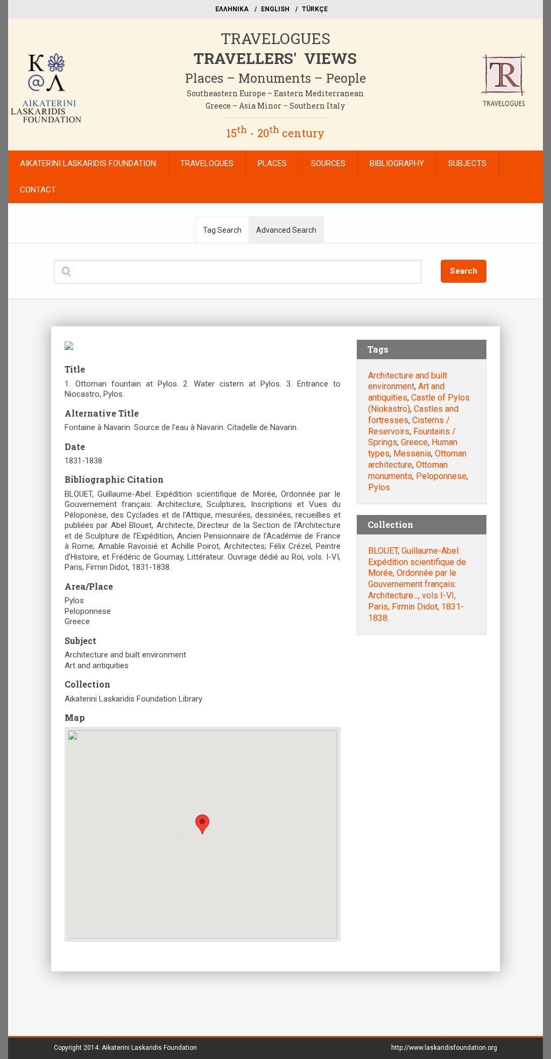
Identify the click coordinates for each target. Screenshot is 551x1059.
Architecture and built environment (407, 381)
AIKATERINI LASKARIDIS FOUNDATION (88, 163)
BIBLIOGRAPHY (397, 163)
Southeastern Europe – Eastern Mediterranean (275, 93)
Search (463, 271)
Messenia (412, 453)
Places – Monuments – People (275, 78)
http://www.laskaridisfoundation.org (444, 1047)
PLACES (272, 163)
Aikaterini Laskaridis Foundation (149, 1047)
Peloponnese (441, 476)
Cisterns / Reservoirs (409, 426)
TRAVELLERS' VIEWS (275, 58)
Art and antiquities (406, 392)
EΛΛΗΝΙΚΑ (232, 9)
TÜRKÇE (315, 9)
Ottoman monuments (408, 470)
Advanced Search (286, 230)
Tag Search (222, 230)
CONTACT (38, 190)
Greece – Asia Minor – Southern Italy (275, 106)
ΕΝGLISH (275, 9)
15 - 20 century (275, 133)
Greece (414, 442)
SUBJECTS (467, 163)
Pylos (379, 487)
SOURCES (328, 163)
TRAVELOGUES (275, 38)
